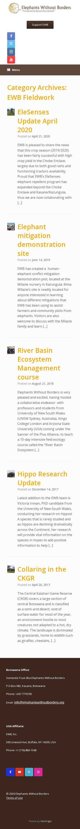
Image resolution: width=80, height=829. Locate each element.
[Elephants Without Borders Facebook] (11, 36)
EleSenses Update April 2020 (37, 120)
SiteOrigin (46, 821)
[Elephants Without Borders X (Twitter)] (11, 44)
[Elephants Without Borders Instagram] (11, 52)
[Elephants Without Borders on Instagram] (38, 772)
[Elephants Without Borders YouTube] (11, 59)
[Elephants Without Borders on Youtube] (19, 772)
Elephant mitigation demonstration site (41, 240)
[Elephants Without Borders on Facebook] (10, 772)
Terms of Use (14, 798)
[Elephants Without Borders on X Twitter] (29, 772)
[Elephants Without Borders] (40, 7)
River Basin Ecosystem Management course (38, 363)
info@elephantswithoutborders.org (39, 702)
